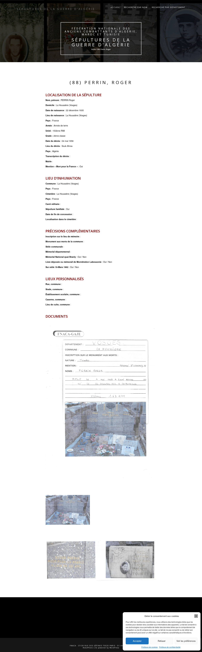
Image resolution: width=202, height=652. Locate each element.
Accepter (137, 640)
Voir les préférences (186, 640)
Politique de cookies (149, 647)
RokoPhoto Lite (90, 648)
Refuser (161, 640)
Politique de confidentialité (169, 647)
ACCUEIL (115, 7)
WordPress (114, 648)
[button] (196, 616)
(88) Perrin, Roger (101, 82)
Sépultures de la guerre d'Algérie (100, 42)
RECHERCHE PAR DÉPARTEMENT (168, 7)
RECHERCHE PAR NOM (135, 7)
